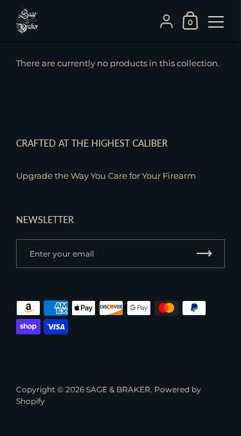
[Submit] (204, 253)
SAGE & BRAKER (118, 389)
